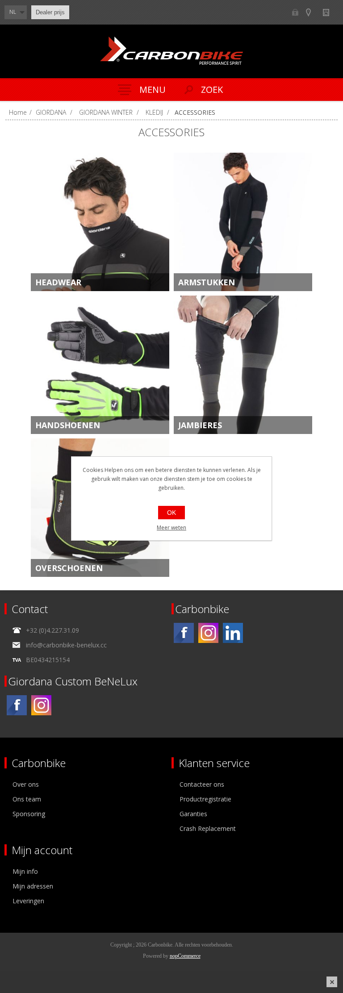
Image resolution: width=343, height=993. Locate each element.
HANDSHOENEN (67, 425)
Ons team (27, 799)
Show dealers (312, 12)
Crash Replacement (208, 828)
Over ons (26, 784)
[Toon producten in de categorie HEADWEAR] (100, 222)
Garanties (193, 813)
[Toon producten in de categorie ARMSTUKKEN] (243, 222)
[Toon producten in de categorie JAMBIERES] (243, 365)
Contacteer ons (202, 784)
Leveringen (28, 901)
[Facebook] (184, 633)
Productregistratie (205, 799)
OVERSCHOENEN (69, 568)
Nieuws (330, 12)
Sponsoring (29, 813)
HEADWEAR (58, 282)
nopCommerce (185, 956)
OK (171, 512)
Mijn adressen (33, 886)
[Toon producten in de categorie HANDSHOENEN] (100, 365)
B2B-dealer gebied (295, 12)
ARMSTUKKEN (206, 282)
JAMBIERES (200, 425)
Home (18, 112)
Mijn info (25, 871)
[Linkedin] (233, 633)
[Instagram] (208, 633)
